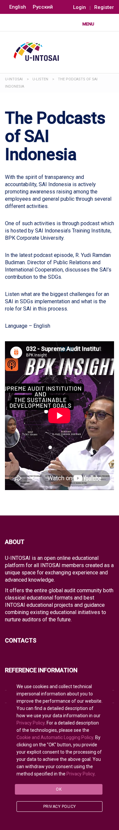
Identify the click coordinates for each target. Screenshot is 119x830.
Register (104, 7)
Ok (58, 789)
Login (79, 7)
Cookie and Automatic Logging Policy (55, 737)
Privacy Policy (31, 723)
